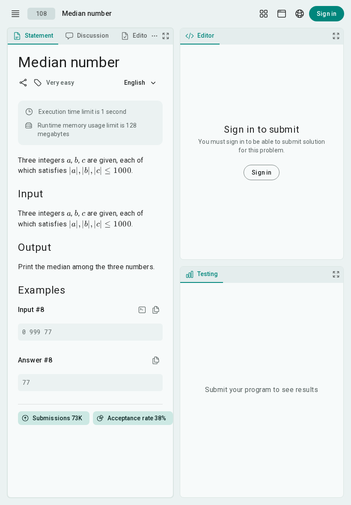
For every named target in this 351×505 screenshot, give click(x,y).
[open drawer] (15, 13)
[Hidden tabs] (154, 36)
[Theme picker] (281, 13)
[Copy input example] (156, 310)
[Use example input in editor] (142, 310)
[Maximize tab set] (166, 36)
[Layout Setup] (263, 13)
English (135, 82)
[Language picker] (299, 13)
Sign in (326, 13)
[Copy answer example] (156, 360)
